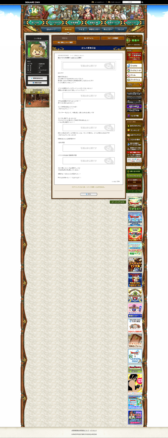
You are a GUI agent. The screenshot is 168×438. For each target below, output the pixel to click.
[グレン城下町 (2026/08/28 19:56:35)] (37, 100)
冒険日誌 (68, 30)
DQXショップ (132, 23)
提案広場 (93, 23)
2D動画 (33, 92)
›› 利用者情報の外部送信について (80, 430)
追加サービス (113, 23)
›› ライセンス (93, 430)
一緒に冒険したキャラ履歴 (64, 42)
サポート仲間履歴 (113, 38)
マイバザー (107, 30)
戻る (88, 194)
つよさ (81, 30)
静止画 (41, 92)
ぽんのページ (51, 29)
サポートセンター (116, 2)
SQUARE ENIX (32, 2)
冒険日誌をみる (37, 78)
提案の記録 (37, 82)
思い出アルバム (88, 38)
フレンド (120, 30)
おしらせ (35, 23)
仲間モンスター (94, 30)
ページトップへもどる (118, 202)
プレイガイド (54, 23)
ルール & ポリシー (99, 2)
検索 (142, 2)
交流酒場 (74, 23)
